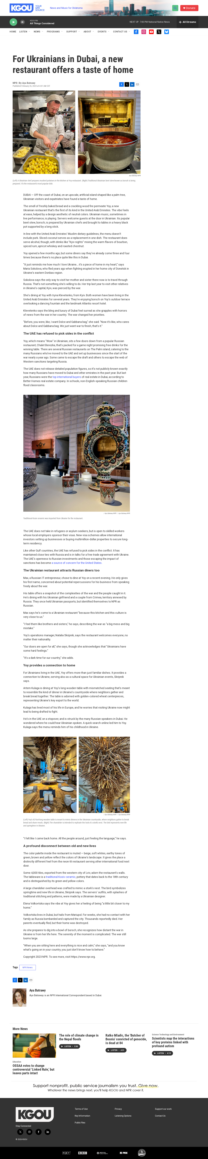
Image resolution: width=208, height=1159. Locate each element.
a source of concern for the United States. (76, 562)
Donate (190, 8)
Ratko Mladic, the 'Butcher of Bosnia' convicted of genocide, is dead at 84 (126, 1039)
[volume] (22, 22)
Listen (23, 31)
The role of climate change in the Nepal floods (79, 1037)
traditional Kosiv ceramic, (61, 876)
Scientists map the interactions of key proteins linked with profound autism (173, 1042)
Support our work (163, 1109)
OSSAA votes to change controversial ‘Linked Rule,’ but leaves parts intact (33, 1069)
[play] (13, 22)
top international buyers (67, 377)
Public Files (80, 1123)
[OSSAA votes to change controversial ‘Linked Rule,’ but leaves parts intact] (34, 1045)
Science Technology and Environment (168, 1034)
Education (17, 1062)
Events (102, 31)
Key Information (82, 1116)
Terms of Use (81, 1109)
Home (13, 31)
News (37, 31)
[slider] (27, 22)
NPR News (28, 967)
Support (71, 31)
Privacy (118, 1109)
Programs (53, 31)
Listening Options (123, 1116)
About (87, 31)
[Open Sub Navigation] (29, 31)
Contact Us (120, 31)
